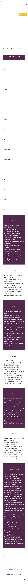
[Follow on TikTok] (7, 564)
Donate (23, 14)
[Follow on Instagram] (4, 564)
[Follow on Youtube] (10, 564)
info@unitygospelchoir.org (14, 569)
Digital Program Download (14, 57)
